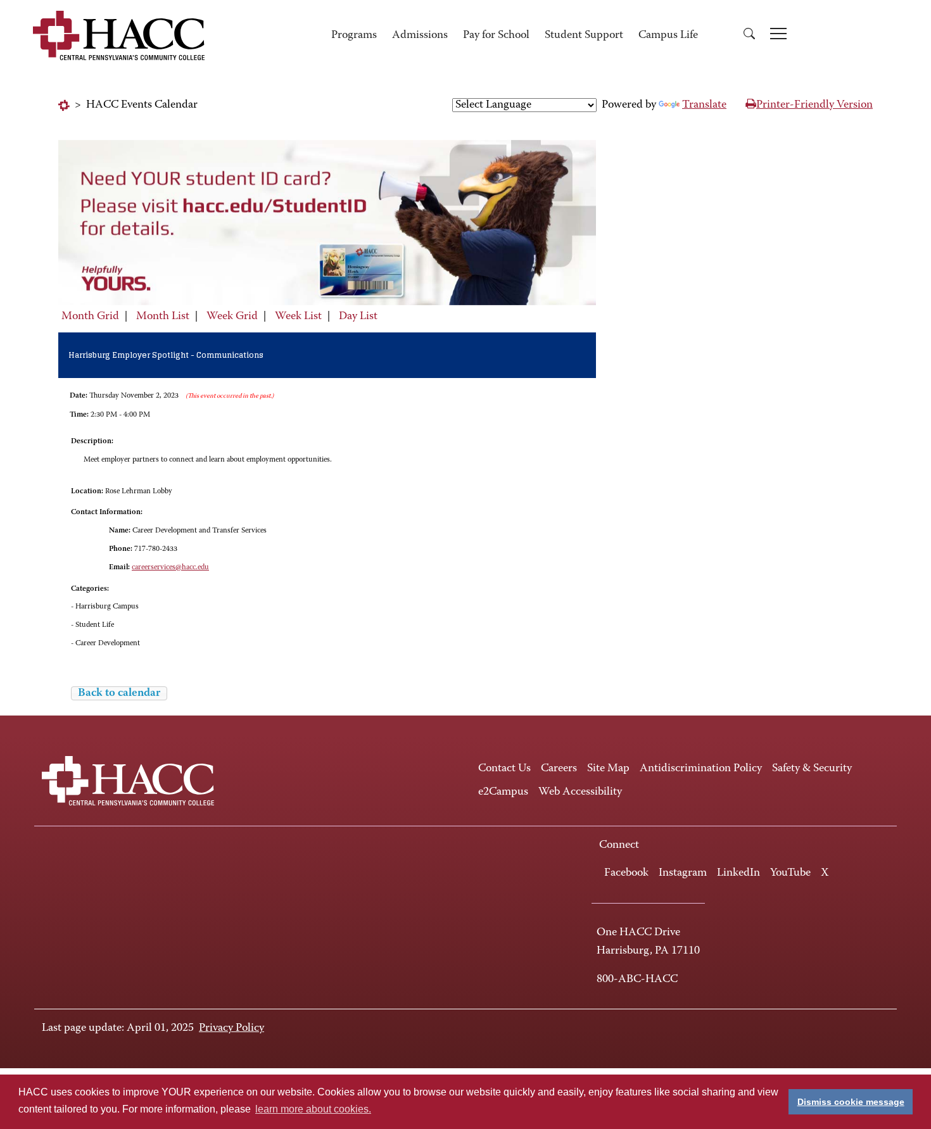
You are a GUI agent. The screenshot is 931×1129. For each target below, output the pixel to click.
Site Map (608, 768)
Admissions (420, 35)
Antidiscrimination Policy (701, 768)
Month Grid (90, 316)
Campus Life (668, 35)
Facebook (626, 873)
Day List (358, 316)
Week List (298, 316)
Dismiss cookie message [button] (850, 1102)
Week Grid (232, 316)
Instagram (683, 873)
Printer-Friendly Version (814, 105)
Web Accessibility (580, 792)
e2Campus (503, 792)
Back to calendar (119, 693)
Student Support (584, 35)
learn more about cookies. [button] (313, 1109)
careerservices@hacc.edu (170, 567)
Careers (559, 768)
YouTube (790, 873)
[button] (749, 36)
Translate (704, 105)
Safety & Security (812, 768)
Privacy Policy (231, 1028)
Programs (354, 35)
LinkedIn (738, 873)
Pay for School (496, 35)
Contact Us (504, 768)
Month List (162, 316)
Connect (619, 845)
